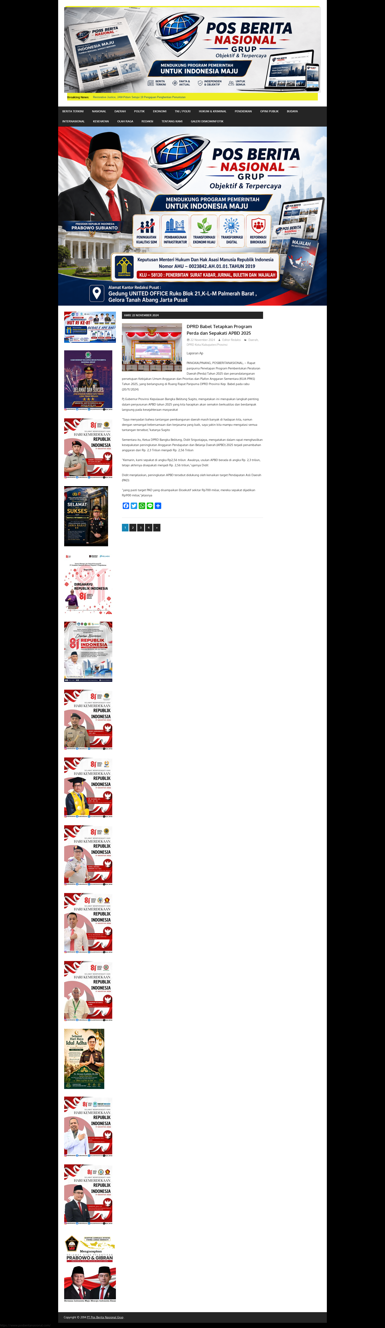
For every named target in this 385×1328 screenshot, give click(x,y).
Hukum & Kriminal (212, 111)
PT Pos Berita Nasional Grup (105, 1317)
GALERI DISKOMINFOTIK (207, 121)
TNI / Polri (182, 111)
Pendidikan (243, 111)
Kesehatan (101, 121)
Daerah (120, 111)
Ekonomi (159, 111)
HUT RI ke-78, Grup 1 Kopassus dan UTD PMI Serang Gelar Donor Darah (136, 97)
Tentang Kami (172, 121)
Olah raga (125, 121)
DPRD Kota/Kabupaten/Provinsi (207, 344)
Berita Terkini (73, 111)
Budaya (292, 111)
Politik (139, 111)
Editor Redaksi (231, 340)
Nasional (99, 111)
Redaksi (147, 121)
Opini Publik (269, 111)
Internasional (73, 121)
